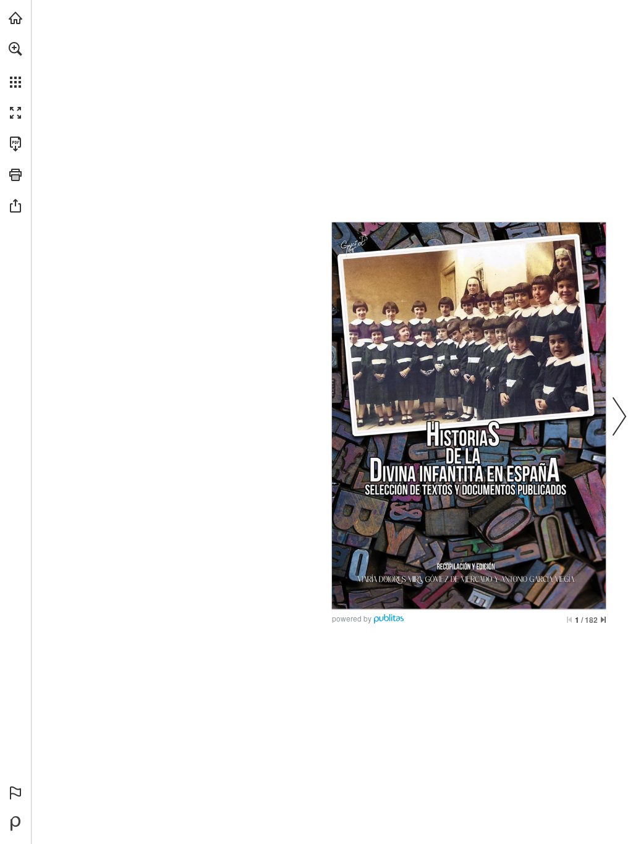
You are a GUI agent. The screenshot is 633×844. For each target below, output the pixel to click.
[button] (15, 48)
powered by (352, 618)
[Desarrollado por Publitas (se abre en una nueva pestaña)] (15, 823)
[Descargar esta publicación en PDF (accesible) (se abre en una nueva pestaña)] (15, 144)
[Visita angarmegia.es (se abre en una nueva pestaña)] (15, 17)
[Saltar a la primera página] (569, 620)
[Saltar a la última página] (603, 620)
